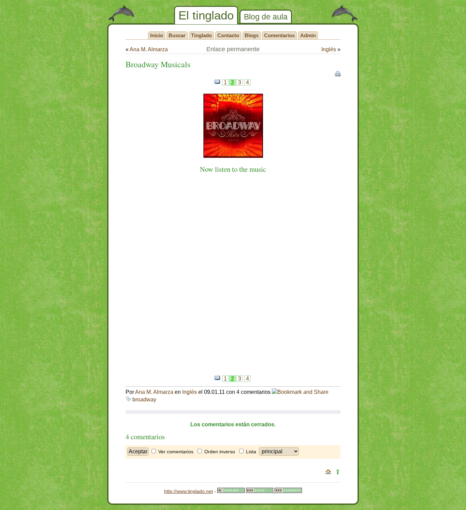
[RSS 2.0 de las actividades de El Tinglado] (260, 491)
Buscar (177, 35)
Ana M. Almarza (149, 49)
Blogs (252, 35)
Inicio (156, 35)
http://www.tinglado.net (188, 491)
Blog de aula (266, 16)
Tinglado (201, 35)
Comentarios (279, 35)
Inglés (328, 49)
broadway (144, 399)
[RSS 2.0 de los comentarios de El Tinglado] (288, 491)
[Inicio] (328, 472)
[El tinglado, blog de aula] (231, 491)
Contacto (228, 35)
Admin (308, 35)
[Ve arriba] (337, 472)
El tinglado (206, 15)
